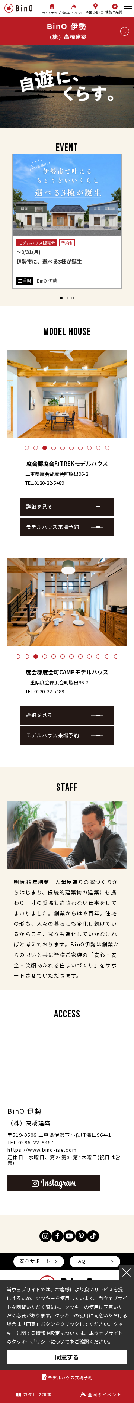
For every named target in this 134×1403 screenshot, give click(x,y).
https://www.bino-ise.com (42, 1149)
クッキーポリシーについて (41, 1341)
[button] (61, 298)
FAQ (81, 1260)
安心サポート (35, 1260)
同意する (67, 1356)
